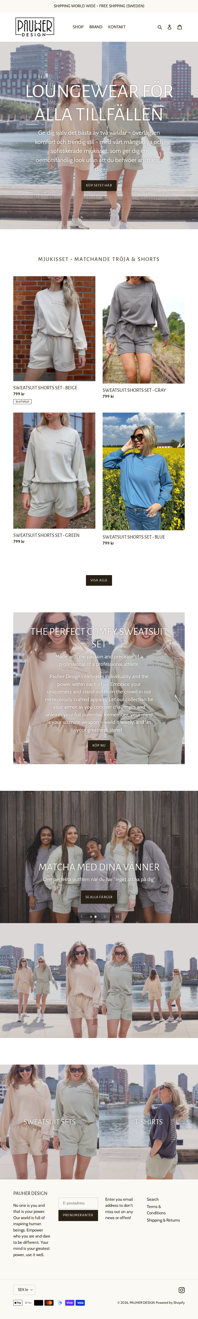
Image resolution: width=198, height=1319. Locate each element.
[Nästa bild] (104, 916)
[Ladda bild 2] (95, 917)
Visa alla (99, 580)
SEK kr (23, 1289)
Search (153, 1199)
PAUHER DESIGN (142, 1302)
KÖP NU (99, 745)
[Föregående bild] (82, 916)
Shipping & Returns (163, 1220)
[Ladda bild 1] (91, 917)
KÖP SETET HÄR (99, 185)
